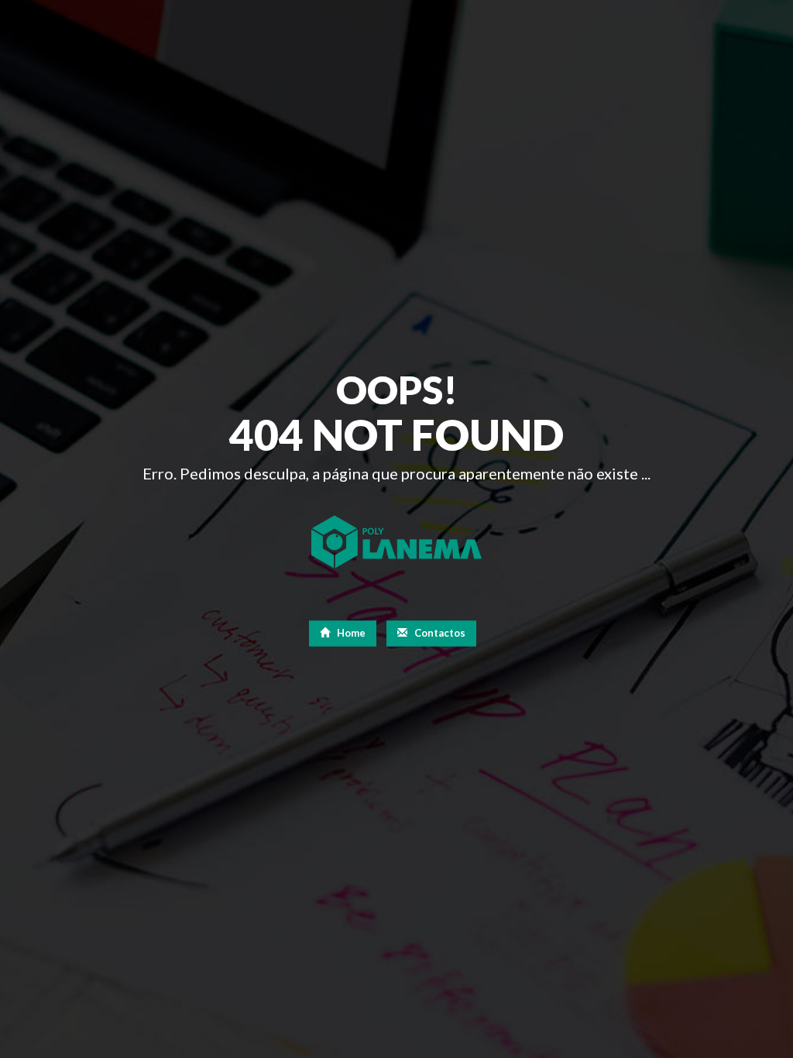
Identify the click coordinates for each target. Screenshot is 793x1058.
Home (350, 633)
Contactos (438, 633)
